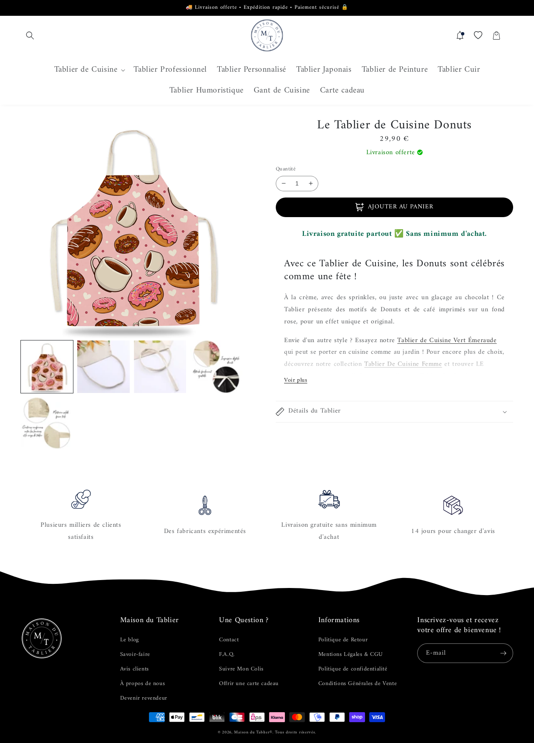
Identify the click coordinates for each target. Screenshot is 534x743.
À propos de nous (142, 683)
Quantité (285, 169)
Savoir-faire (135, 654)
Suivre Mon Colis (241, 669)
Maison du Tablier (252, 732)
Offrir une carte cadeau (249, 683)
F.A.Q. (227, 654)
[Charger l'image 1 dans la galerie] (47, 366)
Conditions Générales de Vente (357, 683)
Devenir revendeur (143, 698)
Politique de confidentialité (353, 669)
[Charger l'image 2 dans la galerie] (103, 366)
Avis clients (134, 669)
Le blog (129, 640)
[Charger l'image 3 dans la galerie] (160, 366)
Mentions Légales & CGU (350, 654)
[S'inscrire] (503, 653)
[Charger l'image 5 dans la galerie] (47, 423)
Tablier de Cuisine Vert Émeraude (446, 340)
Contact (229, 640)
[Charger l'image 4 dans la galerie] (216, 366)
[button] (30, 35)
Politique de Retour (343, 640)
